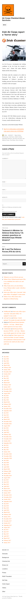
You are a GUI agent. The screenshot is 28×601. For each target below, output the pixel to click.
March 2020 (7, 469)
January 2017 (7, 542)
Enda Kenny (11, 137)
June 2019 (6, 482)
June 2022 (6, 430)
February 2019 (7, 490)
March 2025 (7, 382)
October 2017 (7, 523)
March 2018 (7, 512)
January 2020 (7, 473)
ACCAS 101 (5, 550)
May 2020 (6, 464)
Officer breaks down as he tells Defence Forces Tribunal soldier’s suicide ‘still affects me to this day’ (14, 288)
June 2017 (6, 532)
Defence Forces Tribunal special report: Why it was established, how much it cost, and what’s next (15, 281)
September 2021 (8, 443)
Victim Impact (6, 584)
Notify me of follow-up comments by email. (11, 207)
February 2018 (7, 514)
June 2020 (6, 462)
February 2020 (7, 471)
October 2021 (7, 441)
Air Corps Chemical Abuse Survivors (13, 19)
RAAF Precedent (7, 576)
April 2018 (6, 510)
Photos (4, 572)
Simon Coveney (19, 140)
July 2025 (6, 376)
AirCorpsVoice (7, 318)
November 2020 (8, 456)
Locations (5, 569)
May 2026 (6, 361)
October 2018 (7, 499)
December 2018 (8, 495)
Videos (4, 588)
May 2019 (6, 484)
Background (5, 557)
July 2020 (6, 460)
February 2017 (7, 540)
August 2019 (7, 477)
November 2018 (8, 497)
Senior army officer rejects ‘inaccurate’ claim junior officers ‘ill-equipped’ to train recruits (15, 314)
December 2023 (8, 408)
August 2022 (7, 426)
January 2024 (7, 406)
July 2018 (6, 503)
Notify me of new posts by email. (9, 211)
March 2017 (7, 538)
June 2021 (6, 447)
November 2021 (8, 439)
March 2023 (7, 419)
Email (4, 189)
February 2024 (7, 404)
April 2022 (6, 432)
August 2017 (7, 527)
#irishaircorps (5, 137)
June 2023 (6, 415)
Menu (4, 25)
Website (4, 197)
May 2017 (6, 534)
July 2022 (6, 428)
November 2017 (8, 521)
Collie (5, 135)
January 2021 (7, 452)
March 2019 (7, 488)
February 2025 (7, 385)
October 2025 (7, 374)
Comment (5, 158)
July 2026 (6, 356)
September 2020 (8, 458)
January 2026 (7, 369)
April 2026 (6, 363)
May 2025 (6, 378)
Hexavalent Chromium (7, 138)
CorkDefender (7, 329)
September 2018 (8, 501)
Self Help (4, 580)
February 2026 (7, 367)
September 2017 (8, 525)
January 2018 (7, 516)
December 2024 (8, 389)
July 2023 (6, 413)
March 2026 (7, 365)
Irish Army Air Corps (17, 138)
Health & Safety (18, 137)
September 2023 (8, 410)
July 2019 (6, 480)
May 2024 (6, 400)
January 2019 (7, 493)
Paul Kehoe (12, 140)
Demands (5, 554)
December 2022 (8, 421)
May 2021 (6, 449)
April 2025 (6, 380)
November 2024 (8, 391)
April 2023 (6, 417)
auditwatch (6, 335)
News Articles (18, 135)
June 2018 (6, 506)
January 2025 (7, 387)
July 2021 (6, 445)
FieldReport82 (7, 311)
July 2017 (6, 529)
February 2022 (7, 434)
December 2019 (8, 475)
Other (3, 591)
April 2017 (6, 536)
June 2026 (6, 359)
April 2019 (6, 486)
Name (4, 182)
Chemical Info (6, 561)
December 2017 (8, 519)
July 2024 (6, 395)
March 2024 (7, 402)
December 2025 (8, 372)
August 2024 (7, 393)
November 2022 (8, 423)
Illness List (5, 565)
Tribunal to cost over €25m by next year (13, 277)
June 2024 (6, 397)
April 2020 (6, 467)
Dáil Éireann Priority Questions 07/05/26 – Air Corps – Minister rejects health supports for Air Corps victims (14, 324)
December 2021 (8, 436)
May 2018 (6, 508)
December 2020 (8, 454)
